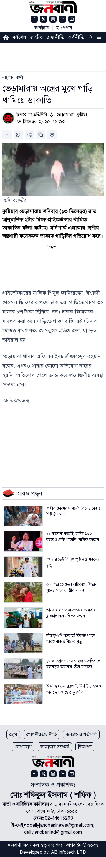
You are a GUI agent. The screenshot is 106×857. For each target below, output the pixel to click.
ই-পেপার (64, 28)
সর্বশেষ (19, 37)
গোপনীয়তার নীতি (41, 734)
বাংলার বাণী (12, 77)
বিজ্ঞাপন (85, 747)
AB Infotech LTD (68, 852)
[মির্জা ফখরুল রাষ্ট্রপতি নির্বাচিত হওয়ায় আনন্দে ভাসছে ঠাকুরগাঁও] (23, 694)
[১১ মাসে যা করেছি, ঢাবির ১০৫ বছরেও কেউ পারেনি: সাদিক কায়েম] (23, 541)
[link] (12, 77)
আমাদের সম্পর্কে (54, 747)
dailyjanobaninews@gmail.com (61, 825)
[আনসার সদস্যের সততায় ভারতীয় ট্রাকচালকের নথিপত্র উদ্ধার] (23, 617)
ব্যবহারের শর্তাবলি (81, 734)
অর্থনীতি (76, 37)
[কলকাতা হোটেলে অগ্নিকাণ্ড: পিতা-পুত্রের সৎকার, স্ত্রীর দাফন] (23, 592)
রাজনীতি (55, 37)
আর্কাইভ (41, 28)
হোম (13, 734)
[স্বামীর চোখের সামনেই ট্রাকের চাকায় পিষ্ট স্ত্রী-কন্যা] (23, 516)
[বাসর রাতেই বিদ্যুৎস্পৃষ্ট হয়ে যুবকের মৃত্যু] (23, 566)
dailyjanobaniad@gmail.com (53, 832)
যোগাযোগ (23, 747)
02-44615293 (59, 818)
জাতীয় (36, 37)
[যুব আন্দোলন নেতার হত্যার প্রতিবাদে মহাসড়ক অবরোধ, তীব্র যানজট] (23, 668)
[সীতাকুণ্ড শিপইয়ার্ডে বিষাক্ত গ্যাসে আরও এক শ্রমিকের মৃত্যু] (23, 643)
